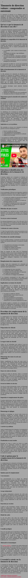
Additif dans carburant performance (9, 575)
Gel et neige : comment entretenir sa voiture (11, 576)
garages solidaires (7, 545)
